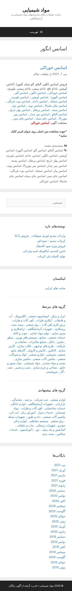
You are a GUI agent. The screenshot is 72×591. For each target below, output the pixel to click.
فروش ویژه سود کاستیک (50, 246)
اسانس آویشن (39, 97)
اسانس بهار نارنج (20, 110)
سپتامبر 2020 (57, 506)
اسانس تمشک (58, 101)
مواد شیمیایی (36, 10)
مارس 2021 (58, 475)
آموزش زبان (28, 412)
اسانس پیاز (19, 105)
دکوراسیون (26, 429)
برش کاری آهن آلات (53, 324)
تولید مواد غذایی (39, 333)
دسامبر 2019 (57, 536)
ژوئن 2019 (58, 567)
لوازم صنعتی (36, 354)
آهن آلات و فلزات (23, 320)
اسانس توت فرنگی (18, 101)
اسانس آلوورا (59, 97)
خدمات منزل (45, 412)
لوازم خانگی (18, 404)
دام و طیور (34, 416)
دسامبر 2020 (57, 490)
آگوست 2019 (57, 557)
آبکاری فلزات (44, 320)
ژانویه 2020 (58, 531)
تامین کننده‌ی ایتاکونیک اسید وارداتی (44, 251)
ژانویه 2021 (58, 485)
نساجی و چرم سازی (45, 367)
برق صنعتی (32, 324)
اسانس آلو (21, 92)
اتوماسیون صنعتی (38, 316)
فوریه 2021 (58, 480)
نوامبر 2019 (58, 542)
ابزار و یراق (58, 316)
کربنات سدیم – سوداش (51, 240)
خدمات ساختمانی (55, 408)
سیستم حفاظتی (38, 421)
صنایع (43, 337)
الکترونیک (20, 316)
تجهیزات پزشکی (45, 425)
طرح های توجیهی (43, 346)
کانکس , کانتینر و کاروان (42, 350)
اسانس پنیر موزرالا (34, 165)
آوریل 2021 (58, 470)
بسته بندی (17, 324)
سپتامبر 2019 (57, 552)
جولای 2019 (58, 562)
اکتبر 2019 (58, 547)
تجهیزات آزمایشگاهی (39, 329)
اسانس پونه (35, 105)
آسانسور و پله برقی (53, 429)
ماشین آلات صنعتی (44, 359)
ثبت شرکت (41, 399)
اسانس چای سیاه (46, 118)
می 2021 (59, 465)
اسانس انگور (38, 92)
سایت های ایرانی (55, 288)
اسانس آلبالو (59, 114)
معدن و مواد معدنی (53, 363)
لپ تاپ (14, 412)
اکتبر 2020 (58, 501)
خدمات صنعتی (56, 337)
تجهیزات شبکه (16, 416)
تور (37, 429)
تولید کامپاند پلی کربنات (51, 256)
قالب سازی (24, 346)
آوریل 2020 (58, 526)
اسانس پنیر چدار (39, 114)
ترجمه (28, 399)
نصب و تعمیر (22, 367)
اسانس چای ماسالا (56, 105)
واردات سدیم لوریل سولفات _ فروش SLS (40, 235)
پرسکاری (60, 329)
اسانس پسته (59, 110)
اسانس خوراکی (53, 67)
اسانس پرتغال (41, 110)
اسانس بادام (40, 101)
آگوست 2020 (57, 511)
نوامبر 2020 (57, 495)
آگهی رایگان (15, 585)
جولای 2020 (57, 516)
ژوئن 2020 (58, 521)
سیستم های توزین (26, 337)
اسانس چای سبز (23, 118)
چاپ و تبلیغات (25, 425)
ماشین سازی (22, 359)
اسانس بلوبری (20, 97)
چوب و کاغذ (20, 333)
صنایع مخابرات (37, 341)
